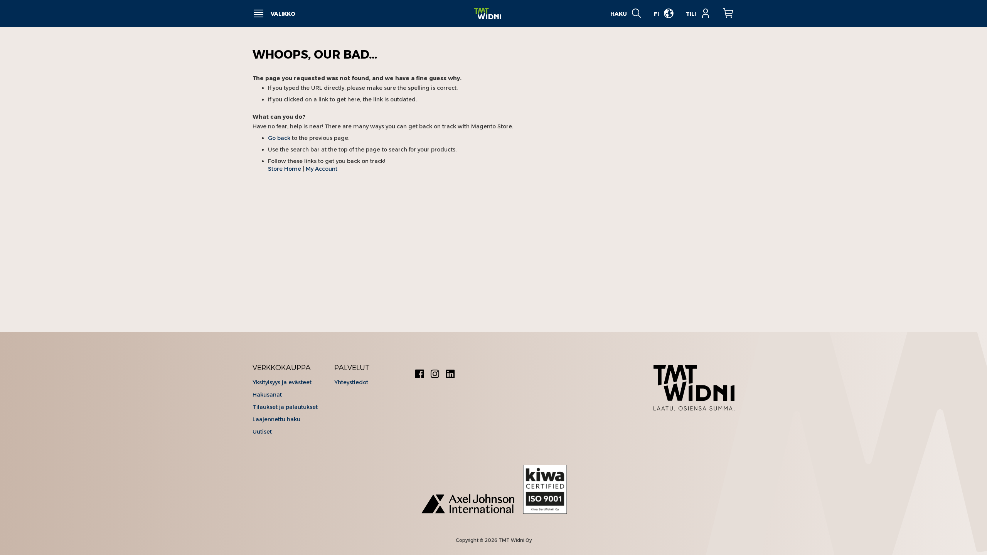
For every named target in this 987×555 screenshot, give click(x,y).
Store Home (284, 168)
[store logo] (487, 14)
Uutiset (262, 431)
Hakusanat (267, 394)
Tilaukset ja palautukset (285, 407)
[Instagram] (435, 375)
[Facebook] (419, 375)
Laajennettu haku (276, 419)
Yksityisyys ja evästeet (282, 382)
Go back (279, 138)
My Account (321, 168)
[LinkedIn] (450, 375)
